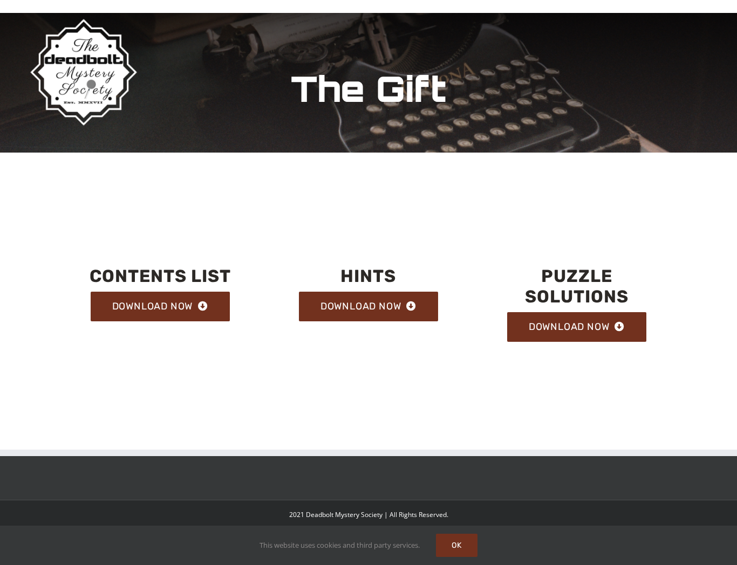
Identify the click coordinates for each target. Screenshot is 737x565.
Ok (457, 545)
